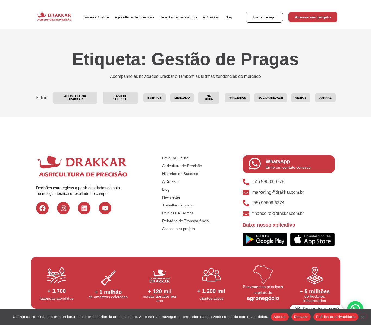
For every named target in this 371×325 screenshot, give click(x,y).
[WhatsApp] (255, 163)
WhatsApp (278, 161)
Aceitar (279, 316)
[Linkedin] (84, 208)
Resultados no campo (178, 17)
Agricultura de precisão (134, 17)
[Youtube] (105, 208)
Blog (228, 17)
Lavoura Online (96, 17)
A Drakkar (210, 17)
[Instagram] (63, 208)
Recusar (301, 316)
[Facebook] (42, 208)
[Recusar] (362, 316)
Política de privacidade (336, 316)
